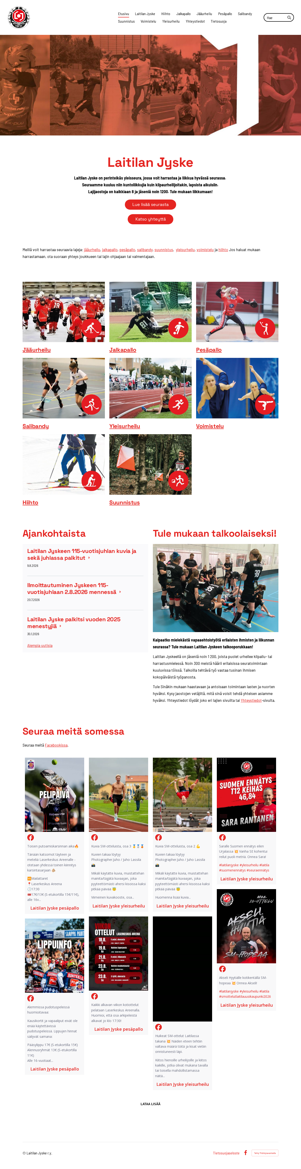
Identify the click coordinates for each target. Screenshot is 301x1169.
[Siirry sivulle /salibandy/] (64, 388)
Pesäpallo (209, 349)
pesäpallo (127, 249)
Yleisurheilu (124, 426)
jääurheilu (92, 249)
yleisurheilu (185, 249)
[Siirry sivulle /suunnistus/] (150, 464)
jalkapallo (110, 249)
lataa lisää (150, 1104)
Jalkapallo (122, 349)
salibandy (145, 249)
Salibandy (36, 426)
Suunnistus (124, 502)
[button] (54, 836)
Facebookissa (56, 745)
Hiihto (30, 502)
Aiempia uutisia (39, 645)
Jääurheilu (37, 349)
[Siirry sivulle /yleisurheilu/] (150, 388)
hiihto (223, 249)
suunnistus (163, 249)
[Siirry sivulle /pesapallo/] (237, 312)
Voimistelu (210, 426)
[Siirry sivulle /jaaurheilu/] (64, 312)
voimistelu (205, 249)
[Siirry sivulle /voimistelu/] (237, 388)
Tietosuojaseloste (226, 1153)
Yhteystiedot (251, 700)
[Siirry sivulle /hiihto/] (64, 464)
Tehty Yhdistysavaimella (265, 1153)
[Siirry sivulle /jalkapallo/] (150, 312)
